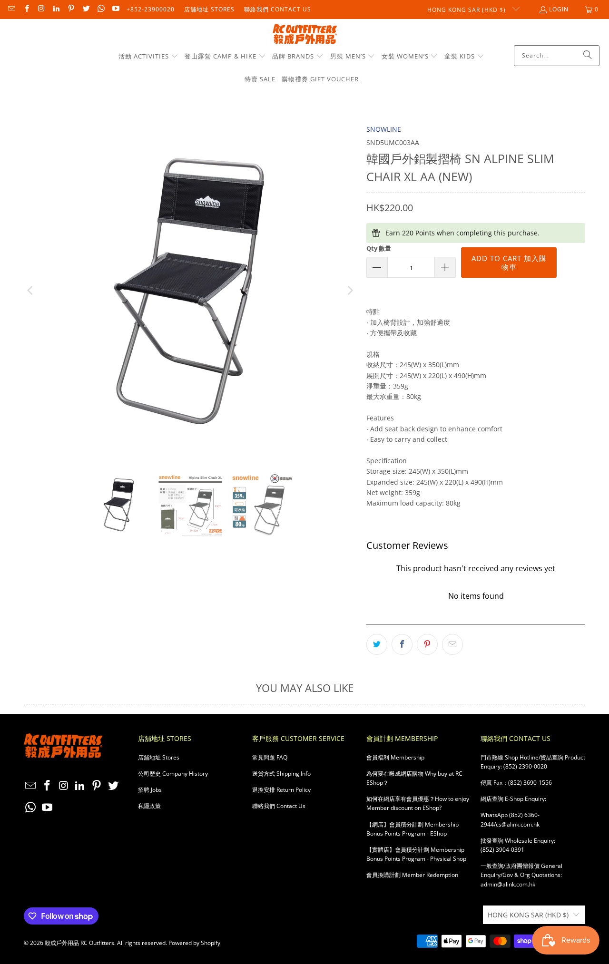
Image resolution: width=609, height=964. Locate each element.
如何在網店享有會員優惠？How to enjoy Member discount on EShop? (417, 803)
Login (559, 9)
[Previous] (31, 290)
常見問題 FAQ (269, 757)
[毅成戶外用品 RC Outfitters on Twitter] (85, 9)
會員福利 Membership (395, 757)
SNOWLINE (383, 129)
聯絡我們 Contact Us (277, 9)
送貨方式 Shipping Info (281, 773)
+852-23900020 (151, 9)
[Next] (349, 290)
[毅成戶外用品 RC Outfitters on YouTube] (115, 9)
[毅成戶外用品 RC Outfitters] (305, 34)
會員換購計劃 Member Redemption (412, 875)
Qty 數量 (378, 248)
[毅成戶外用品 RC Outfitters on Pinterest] (71, 9)
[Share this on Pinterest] (427, 644)
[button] (148, 56)
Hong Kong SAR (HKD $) (467, 10)
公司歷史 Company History (173, 773)
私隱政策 (149, 806)
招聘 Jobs (150, 790)
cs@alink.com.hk (518, 824)
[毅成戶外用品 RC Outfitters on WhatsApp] (101, 9)
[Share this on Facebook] (402, 644)
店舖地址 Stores (209, 9)
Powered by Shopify (194, 943)
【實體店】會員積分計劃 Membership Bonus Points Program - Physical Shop (416, 854)
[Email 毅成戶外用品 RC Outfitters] (11, 9)
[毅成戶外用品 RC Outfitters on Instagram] (41, 9)
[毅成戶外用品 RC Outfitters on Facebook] (26, 9)
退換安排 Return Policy (281, 790)
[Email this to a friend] (452, 644)
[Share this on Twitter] (376, 644)
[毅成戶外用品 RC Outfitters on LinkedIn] (56, 9)
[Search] (587, 55)
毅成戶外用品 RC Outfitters (79, 943)
